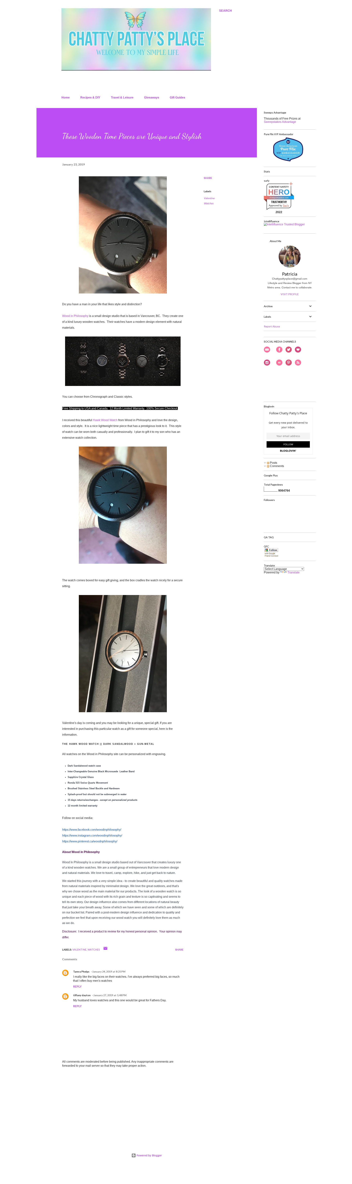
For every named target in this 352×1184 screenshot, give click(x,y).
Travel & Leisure (122, 97)
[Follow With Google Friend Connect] (271, 556)
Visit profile (290, 294)
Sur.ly (286, 205)
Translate (293, 572)
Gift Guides (177, 97)
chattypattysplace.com (279, 198)
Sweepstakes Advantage (280, 121)
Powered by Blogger (149, 1155)
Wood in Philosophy (75, 315)
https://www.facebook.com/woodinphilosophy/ (91, 829)
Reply (77, 986)
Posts (273, 462)
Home (65, 97)
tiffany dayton (82, 995)
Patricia (289, 273)
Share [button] (208, 177)
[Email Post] (105, 949)
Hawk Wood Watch (105, 420)
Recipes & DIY (90, 97)
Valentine (209, 198)
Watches (208, 203)
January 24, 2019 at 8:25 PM (108, 971)
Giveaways (151, 97)
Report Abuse (272, 326)
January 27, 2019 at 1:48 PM (109, 995)
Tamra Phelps (81, 971)
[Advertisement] (117, 1097)
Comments (276, 466)
